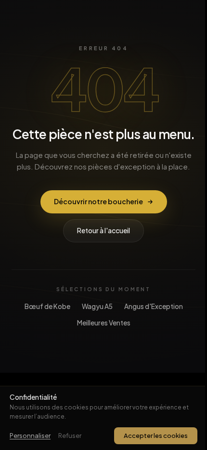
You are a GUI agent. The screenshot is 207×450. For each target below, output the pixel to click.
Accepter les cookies (156, 435)
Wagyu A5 (97, 306)
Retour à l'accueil (103, 230)
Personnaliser (30, 435)
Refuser (69, 435)
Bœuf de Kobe (47, 306)
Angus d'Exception (153, 306)
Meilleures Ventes (103, 323)
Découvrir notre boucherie (98, 201)
